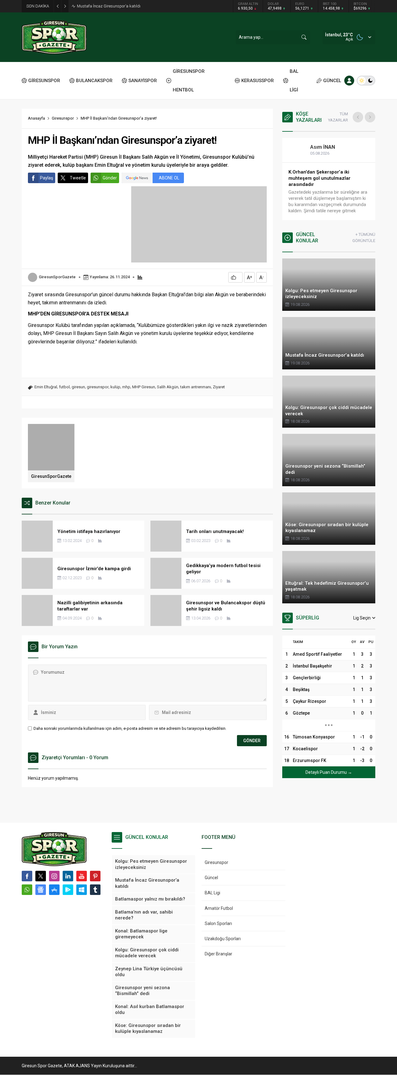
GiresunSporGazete (57, 277)
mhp (126, 387)
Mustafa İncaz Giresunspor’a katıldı (109, 6)
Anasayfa (36, 118)
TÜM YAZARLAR (338, 117)
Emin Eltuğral (45, 387)
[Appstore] (54, 889)
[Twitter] (40, 876)
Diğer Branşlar (218, 953)
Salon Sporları (218, 923)
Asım (322, 147)
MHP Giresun (143, 387)
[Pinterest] (95, 876)
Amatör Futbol (219, 908)
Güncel (211, 877)
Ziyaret (219, 387)
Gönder (110, 177)
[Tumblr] (95, 889)
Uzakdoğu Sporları (223, 938)
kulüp (115, 387)
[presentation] (358, 117)
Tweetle (78, 177)
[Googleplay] (68, 889)
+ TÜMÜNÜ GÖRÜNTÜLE (363, 237)
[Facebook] (27, 876)
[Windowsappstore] (81, 889)
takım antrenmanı (195, 387)
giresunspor (98, 387)
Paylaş (46, 177)
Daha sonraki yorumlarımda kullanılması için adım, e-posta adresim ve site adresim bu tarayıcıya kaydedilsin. (129, 728)
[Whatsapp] (27, 889)
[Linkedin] (68, 876)
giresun (78, 387)
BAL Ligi (212, 892)
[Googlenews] (40, 889)
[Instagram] (54, 876)
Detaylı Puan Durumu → (329, 772)
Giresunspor (63, 118)
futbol (64, 387)
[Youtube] (81, 876)
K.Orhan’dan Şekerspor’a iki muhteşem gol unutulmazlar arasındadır (319, 178)
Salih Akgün (167, 387)
